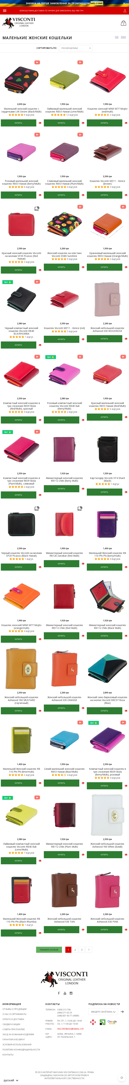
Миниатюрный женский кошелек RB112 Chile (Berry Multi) (64, 479)
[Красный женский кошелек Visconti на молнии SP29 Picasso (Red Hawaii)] (21, 224)
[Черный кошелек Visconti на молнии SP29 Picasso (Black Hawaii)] (21, 524)
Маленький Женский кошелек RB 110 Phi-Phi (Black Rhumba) (21, 920)
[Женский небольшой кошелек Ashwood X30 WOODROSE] (107, 299)
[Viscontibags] (19, 22)
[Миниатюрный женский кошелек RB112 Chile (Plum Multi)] (64, 815)
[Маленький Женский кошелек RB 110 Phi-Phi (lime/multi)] (21, 740)
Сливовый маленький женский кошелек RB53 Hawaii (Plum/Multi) (64, 182)
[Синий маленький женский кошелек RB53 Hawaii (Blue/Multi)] (64, 740)
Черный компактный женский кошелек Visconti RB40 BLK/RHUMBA (21, 330)
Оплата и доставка (13, 1019)
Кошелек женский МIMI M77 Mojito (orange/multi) (21, 626)
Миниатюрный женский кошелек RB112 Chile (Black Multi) (107, 626)
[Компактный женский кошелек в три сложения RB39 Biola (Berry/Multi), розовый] (107, 740)
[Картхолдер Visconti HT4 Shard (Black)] (107, 449)
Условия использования (17, 1044)
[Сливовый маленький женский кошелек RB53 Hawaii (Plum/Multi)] (64, 152)
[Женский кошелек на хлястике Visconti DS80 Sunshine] (64, 224)
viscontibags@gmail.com (70, 1028)
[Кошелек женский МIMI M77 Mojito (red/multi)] (107, 80)
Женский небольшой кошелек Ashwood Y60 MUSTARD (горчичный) (21, 700)
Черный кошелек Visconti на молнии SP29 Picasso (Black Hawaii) (21, 554)
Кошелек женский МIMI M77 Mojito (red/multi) (107, 110)
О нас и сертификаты (14, 1014)
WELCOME (97, 3)
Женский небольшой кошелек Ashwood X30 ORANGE (64, 699)
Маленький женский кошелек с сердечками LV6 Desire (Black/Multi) (21, 110)
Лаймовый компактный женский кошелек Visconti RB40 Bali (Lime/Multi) (21, 846)
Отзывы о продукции (15, 1009)
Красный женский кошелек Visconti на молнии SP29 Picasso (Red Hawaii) (21, 255)
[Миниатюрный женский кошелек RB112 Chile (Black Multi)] (107, 596)
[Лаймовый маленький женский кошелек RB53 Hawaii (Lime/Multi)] (64, 80)
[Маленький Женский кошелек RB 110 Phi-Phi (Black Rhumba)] (21, 890)
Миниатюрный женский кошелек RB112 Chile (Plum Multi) (64, 845)
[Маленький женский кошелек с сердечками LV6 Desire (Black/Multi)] (21, 80)
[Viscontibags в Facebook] (58, 993)
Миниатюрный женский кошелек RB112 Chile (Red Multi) (64, 626)
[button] (11, 1080)
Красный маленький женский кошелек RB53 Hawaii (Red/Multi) (107, 404)
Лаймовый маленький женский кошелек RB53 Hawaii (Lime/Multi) (64, 110)
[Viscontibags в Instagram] (71, 993)
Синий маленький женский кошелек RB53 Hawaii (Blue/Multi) (64, 770)
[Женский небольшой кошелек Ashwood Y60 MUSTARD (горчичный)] (21, 668)
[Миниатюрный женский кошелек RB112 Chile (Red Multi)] (64, 596)
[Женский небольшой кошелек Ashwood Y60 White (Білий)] (107, 815)
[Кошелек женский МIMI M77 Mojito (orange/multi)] (21, 596)
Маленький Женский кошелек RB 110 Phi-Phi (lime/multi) (21, 770)
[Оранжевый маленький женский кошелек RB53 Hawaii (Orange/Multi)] (107, 224)
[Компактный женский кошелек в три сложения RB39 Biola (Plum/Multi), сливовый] (21, 449)
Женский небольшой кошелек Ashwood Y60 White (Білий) (107, 845)
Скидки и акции (11, 1024)
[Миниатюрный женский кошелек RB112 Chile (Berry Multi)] (64, 449)
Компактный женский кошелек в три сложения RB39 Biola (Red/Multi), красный (21, 405)
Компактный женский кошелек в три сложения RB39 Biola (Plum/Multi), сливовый (21, 480)
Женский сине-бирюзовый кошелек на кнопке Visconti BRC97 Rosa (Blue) (107, 700)
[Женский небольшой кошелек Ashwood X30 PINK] (107, 890)
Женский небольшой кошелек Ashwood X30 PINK (107, 920)
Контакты (8, 1054)
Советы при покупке (14, 1029)
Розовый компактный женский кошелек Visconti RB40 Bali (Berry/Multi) (64, 405)
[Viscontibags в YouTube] (65, 993)
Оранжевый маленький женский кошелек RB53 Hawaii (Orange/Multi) (107, 254)
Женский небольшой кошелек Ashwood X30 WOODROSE (107, 329)
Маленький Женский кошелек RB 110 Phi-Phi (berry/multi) (107, 554)
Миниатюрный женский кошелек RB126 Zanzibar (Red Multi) (64, 554)
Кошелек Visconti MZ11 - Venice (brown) (107, 182)
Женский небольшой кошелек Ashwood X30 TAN (64, 920)
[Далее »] (88, 950)
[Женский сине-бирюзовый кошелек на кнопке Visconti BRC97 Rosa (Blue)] (107, 668)
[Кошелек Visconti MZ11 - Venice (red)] (64, 299)
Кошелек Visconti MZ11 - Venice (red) (64, 328)
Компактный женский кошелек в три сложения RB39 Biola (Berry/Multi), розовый (107, 771)
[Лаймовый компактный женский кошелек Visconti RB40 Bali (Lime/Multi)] (21, 815)
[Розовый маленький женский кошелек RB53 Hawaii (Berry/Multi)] (21, 152)
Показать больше (49, 949)
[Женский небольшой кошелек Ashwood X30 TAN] (64, 890)
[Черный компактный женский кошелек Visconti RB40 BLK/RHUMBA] (21, 299)
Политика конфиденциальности (21, 1049)
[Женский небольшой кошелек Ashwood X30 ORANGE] (64, 668)
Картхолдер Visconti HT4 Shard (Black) (107, 479)
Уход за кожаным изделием (18, 1034)
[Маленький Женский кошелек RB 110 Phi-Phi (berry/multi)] (107, 524)
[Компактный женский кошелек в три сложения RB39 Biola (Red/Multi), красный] (21, 374)
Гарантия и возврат (14, 1039)
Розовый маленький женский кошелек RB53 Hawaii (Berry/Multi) (21, 182)
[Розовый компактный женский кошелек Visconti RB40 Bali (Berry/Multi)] (64, 374)
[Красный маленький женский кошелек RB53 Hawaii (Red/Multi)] (107, 374)
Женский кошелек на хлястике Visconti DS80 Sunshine (64, 254)
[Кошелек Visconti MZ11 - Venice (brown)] (107, 152)
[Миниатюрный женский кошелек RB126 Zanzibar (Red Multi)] (64, 524)
